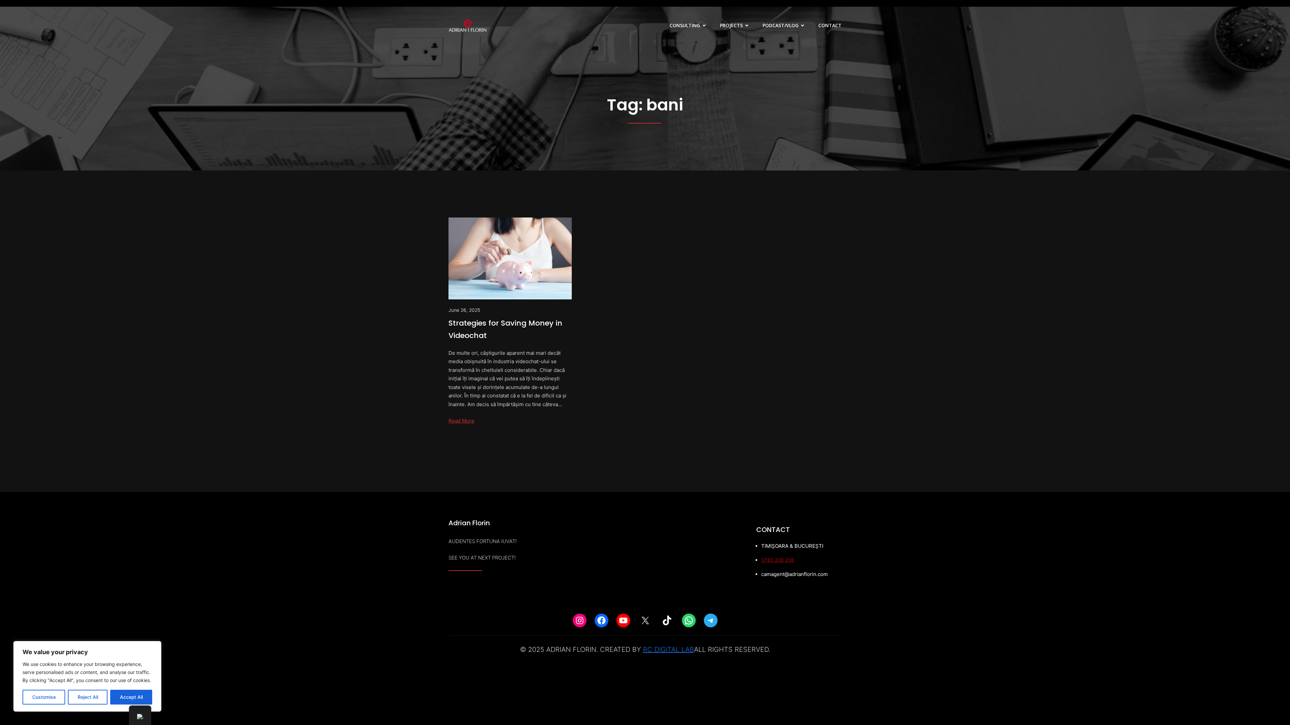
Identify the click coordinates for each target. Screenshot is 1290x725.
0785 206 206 (777, 560)
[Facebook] (601, 620)
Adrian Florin (469, 523)
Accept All (131, 697)
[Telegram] (711, 620)
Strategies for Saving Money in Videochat (505, 329)
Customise (44, 697)
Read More (461, 421)
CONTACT (830, 25)
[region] (87, 676)
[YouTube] (623, 620)
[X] (645, 620)
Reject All (88, 697)
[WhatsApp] (689, 620)
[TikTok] (667, 620)
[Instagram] (580, 620)
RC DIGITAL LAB (668, 649)
